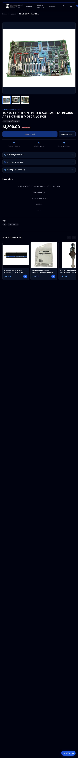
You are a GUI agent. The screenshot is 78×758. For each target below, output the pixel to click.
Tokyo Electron (13, 224)
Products (13, 14)
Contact (52, 6)
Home (4, 14)
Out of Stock (30, 134)
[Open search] (64, 6)
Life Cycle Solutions (40, 6)
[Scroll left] (69, 237)
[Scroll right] (74, 237)
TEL (4, 224)
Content (29, 6)
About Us (20, 6)
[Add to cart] (25, 276)
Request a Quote (67, 134)
